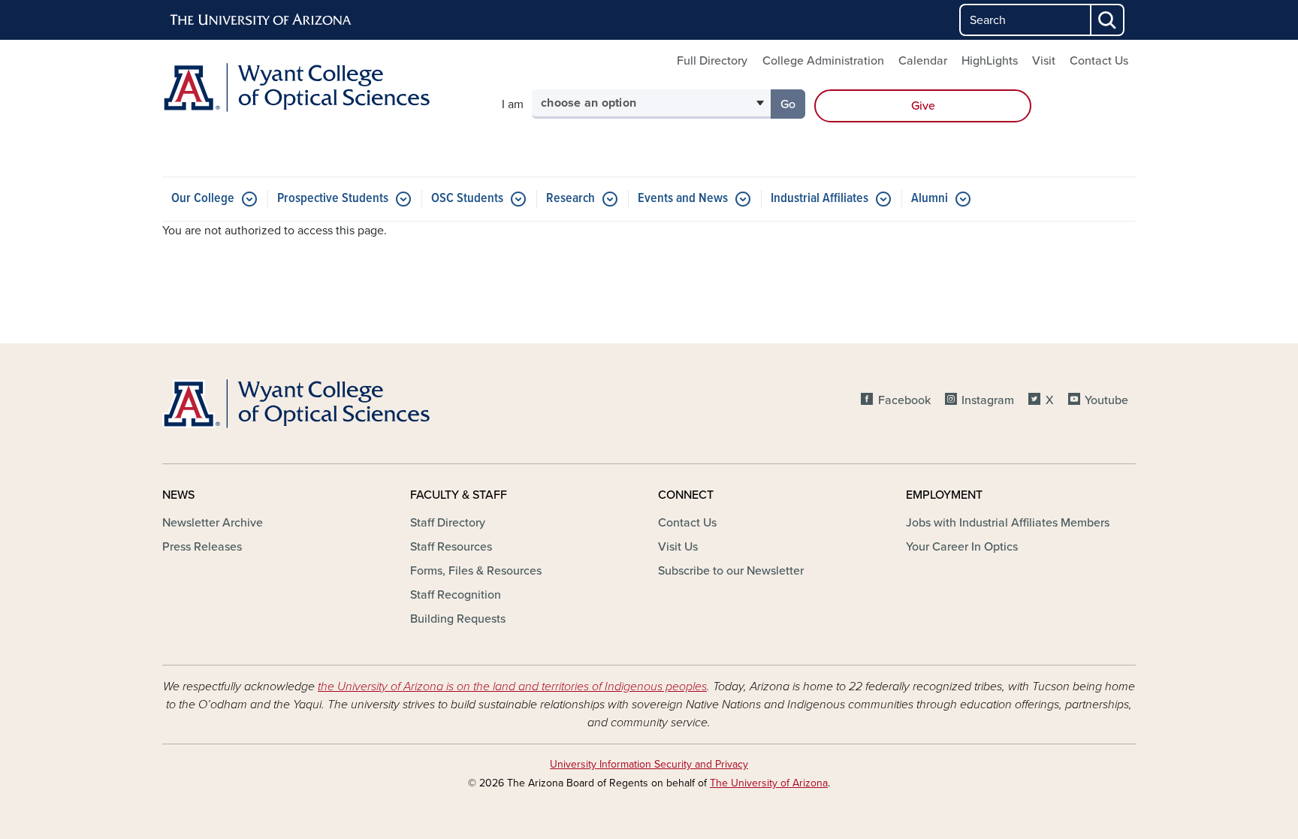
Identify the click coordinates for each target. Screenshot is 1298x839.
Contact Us (1099, 60)
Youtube (1106, 400)
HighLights (989, 60)
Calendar (922, 60)
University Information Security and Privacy (649, 764)
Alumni (929, 198)
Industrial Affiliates (819, 198)
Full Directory (712, 60)
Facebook (904, 400)
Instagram (987, 400)
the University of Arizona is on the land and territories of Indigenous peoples (512, 686)
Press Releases (202, 546)
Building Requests (458, 618)
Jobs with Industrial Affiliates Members (1007, 522)
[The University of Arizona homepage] (261, 20)
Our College (202, 198)
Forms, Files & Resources (476, 570)
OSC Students (467, 198)
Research (570, 198)
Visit (1043, 60)
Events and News (683, 198)
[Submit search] (1107, 20)
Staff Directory (447, 522)
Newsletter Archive (212, 522)
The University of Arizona (769, 783)
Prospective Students (332, 198)
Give (923, 105)
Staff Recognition (455, 594)
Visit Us (678, 546)
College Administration (823, 60)
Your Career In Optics (962, 546)
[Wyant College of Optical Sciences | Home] (318, 87)
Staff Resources (451, 546)
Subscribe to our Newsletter (731, 570)
